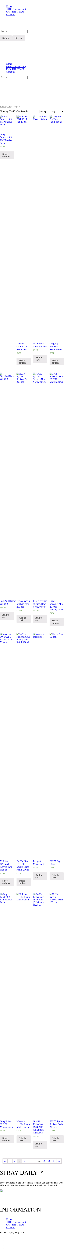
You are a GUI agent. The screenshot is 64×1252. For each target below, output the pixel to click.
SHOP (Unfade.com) (16, 66)
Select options (6, 155)
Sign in (5, 38)
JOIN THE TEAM (15, 69)
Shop (9, 106)
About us (10, 72)
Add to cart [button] (38, 358)
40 (49, 1161)
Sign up (18, 38)
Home (9, 64)
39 (44, 1161)
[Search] (1, 34)
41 (54, 1161)
